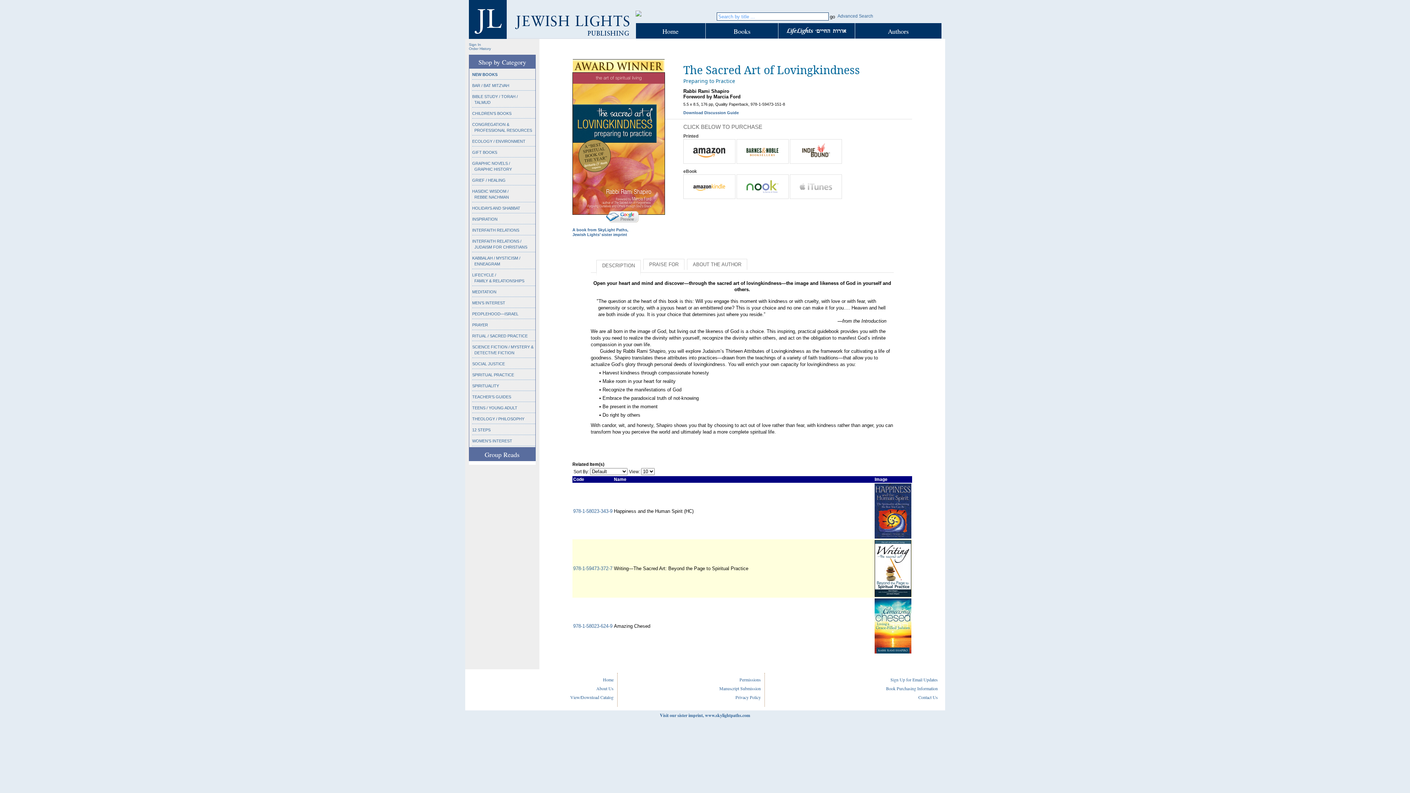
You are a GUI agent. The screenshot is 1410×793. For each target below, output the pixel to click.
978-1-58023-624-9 (592, 626)
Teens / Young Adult (494, 408)
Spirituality (485, 386)
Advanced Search (855, 16)
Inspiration (485, 219)
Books (742, 31)
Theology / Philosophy (498, 419)
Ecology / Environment (498, 141)
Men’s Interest (488, 303)
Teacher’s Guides (491, 397)
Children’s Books (491, 113)
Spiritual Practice (493, 375)
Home (670, 31)
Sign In (475, 45)
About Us (605, 688)
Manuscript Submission (740, 688)
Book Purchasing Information (912, 688)
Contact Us (928, 697)
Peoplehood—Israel (495, 314)
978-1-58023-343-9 (592, 511)
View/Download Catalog (592, 697)
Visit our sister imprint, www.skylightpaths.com (705, 715)
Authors (898, 31)
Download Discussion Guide (711, 113)
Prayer (480, 325)
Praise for (664, 264)
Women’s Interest (492, 441)
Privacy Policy (748, 697)
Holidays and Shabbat (496, 208)
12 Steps (481, 430)
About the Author (717, 264)
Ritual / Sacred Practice (500, 336)
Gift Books (484, 152)
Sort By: (581, 471)
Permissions (750, 679)
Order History (480, 49)
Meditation (484, 292)
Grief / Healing (489, 180)
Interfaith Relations (495, 230)
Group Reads (502, 454)
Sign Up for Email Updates (914, 679)
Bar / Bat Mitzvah (490, 85)
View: (634, 471)
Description (618, 265)
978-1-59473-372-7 (592, 568)
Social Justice (488, 364)
